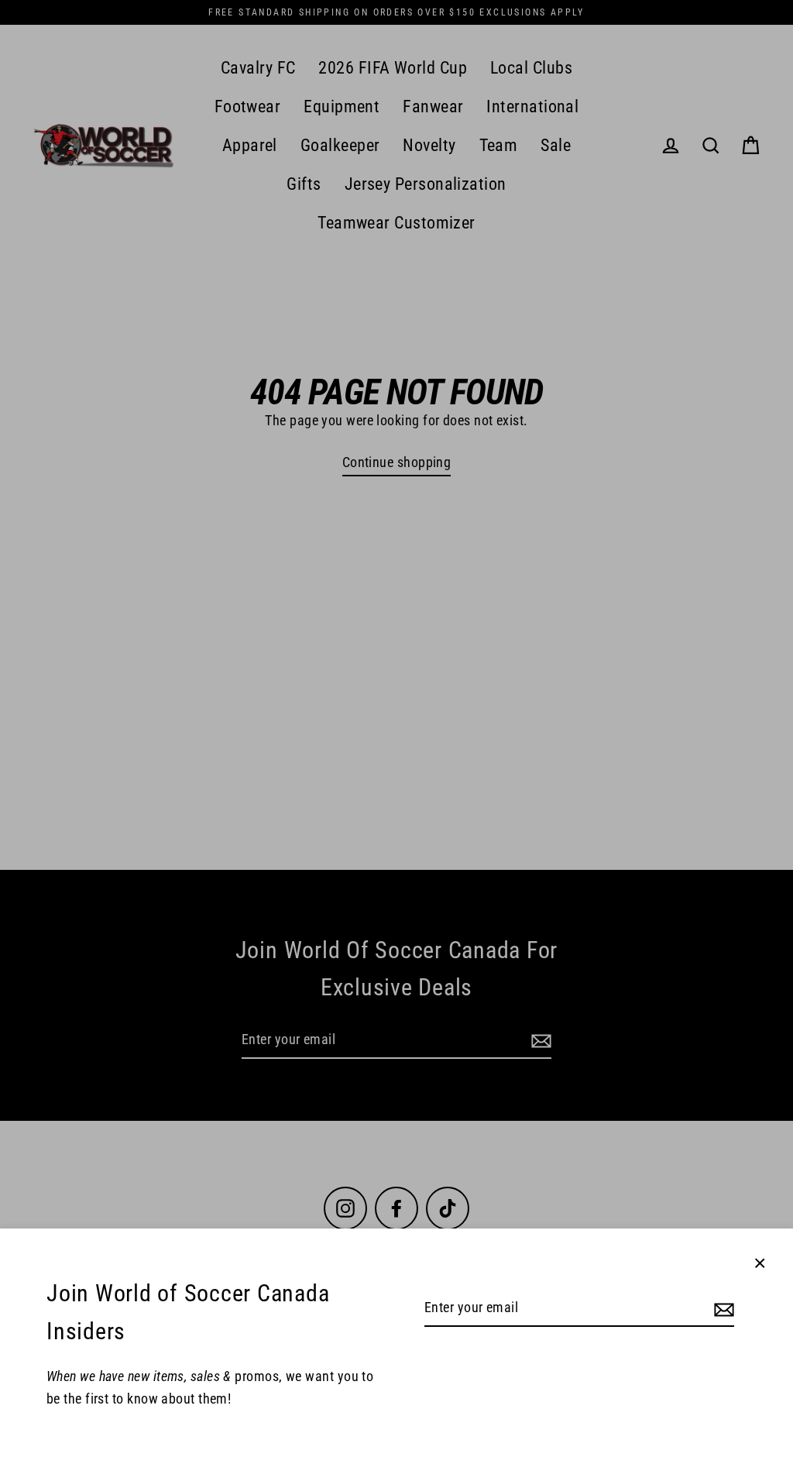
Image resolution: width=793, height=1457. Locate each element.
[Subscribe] (721, 1308)
